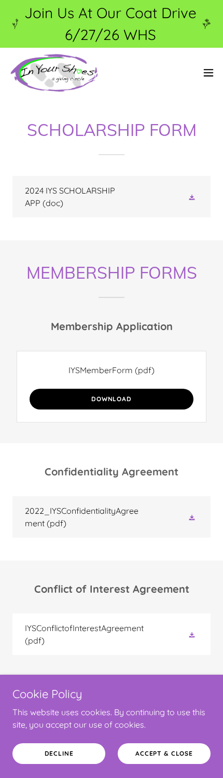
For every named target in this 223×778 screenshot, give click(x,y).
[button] (208, 72)
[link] (53, 72)
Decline (59, 753)
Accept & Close (164, 753)
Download (111, 399)
